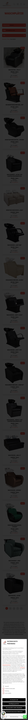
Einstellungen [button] (22, 667)
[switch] (3, 718)
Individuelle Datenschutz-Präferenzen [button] (14, 711)
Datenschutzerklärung (6, 664)
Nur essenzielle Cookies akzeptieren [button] (14, 707)
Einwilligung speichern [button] (14, 704)
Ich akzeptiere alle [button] (14, 700)
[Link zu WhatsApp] (25, 716)
